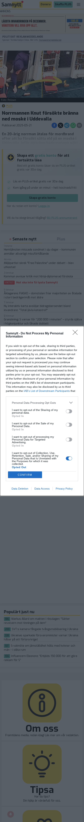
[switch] (69, 411)
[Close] (76, 333)
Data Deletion (20, 488)
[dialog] (42, 411)
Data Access (42, 488)
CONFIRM (25, 474)
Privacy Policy (64, 488)
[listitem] (42, 403)
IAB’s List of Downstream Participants (47, 390)
